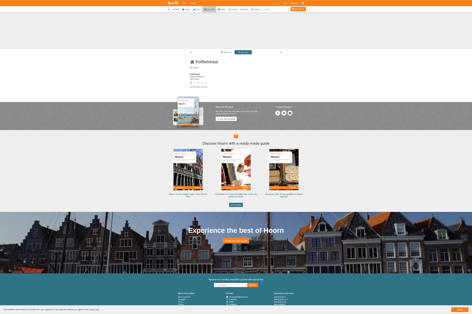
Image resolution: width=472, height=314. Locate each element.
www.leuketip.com (281, 299)
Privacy (181, 304)
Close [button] (459, 310)
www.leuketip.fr (280, 304)
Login (285, 3)
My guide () (299, 9)
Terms (180, 301)
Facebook (233, 299)
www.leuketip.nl (280, 297)
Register (294, 3)
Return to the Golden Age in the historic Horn (188, 195)
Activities (234, 9)
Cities (184, 3)
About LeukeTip (184, 297)
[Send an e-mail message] (290, 113)
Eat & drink (210, 9)
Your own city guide (227, 119)
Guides (193, 3)
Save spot (244, 52)
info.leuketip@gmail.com (238, 297)
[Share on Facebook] (277, 113)
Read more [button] (94, 309)
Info (267, 9)
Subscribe (253, 285)
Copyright (181, 299)
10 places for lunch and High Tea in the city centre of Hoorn (236, 195)
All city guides (236, 205)
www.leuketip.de (280, 301)
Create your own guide (236, 240)
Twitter (231, 301)
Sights (222, 9)
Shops (198, 9)
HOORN (176, 9)
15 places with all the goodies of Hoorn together (284, 195)
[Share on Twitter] (283, 113)
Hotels (245, 9)
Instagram (233, 304)
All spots (256, 9)
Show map (227, 52)
